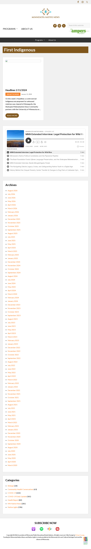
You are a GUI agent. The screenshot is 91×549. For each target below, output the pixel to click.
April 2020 (12, 462)
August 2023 (12, 319)
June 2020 (11, 454)
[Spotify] (42, 529)
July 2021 (11, 408)
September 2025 (14, 230)
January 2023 (13, 344)
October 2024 (13, 269)
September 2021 (14, 401)
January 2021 (13, 429)
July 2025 (11, 237)
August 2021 (12, 404)
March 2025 (12, 251)
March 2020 (12, 465)
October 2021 (13, 397)
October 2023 (13, 312)
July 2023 (11, 322)
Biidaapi (11, 486)
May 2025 (12, 244)
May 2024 (12, 287)
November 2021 (14, 394)
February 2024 (13, 297)
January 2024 (13, 301)
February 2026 (13, 212)
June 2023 (11, 326)
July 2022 (11, 365)
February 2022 (13, 383)
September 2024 (14, 272)
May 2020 (12, 458)
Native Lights (13, 507)
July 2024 (11, 280)
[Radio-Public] (57, 529)
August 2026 (12, 190)
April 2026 (12, 205)
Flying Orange (79, 535)
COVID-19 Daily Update (17, 496)
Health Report (13, 500)
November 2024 (14, 265)
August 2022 (12, 362)
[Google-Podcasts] (49, 529)
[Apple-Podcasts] (34, 529)
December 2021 (14, 390)
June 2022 (11, 369)
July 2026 (11, 194)
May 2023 (12, 330)
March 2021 (12, 422)
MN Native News (13, 94)
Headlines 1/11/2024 (16, 90)
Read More (12, 116)
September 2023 (14, 315)
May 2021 (12, 415)
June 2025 (11, 240)
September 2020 (14, 444)
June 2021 (11, 412)
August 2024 (12, 276)
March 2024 (12, 294)
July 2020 (11, 451)
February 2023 (13, 340)
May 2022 (12, 372)
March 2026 (12, 208)
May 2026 (12, 201)
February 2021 (13, 426)
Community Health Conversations (20, 489)
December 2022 (14, 347)
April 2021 (12, 419)
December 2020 (14, 433)
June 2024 (11, 283)
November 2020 (14, 437)
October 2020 (13, 440)
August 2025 (12, 233)
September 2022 (14, 358)
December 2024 (14, 262)
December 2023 (14, 305)
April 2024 (12, 290)
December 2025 (14, 219)
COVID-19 (12, 493)
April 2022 (12, 376)
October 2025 (13, 226)
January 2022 (13, 387)
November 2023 (14, 308)
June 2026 (11, 198)
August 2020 (12, 447)
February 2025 (13, 255)
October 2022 (13, 355)
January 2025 (13, 258)
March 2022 (12, 380)
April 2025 (12, 248)
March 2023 (12, 337)
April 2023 (12, 333)
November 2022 (14, 351)
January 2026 (13, 215)
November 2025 (14, 223)
